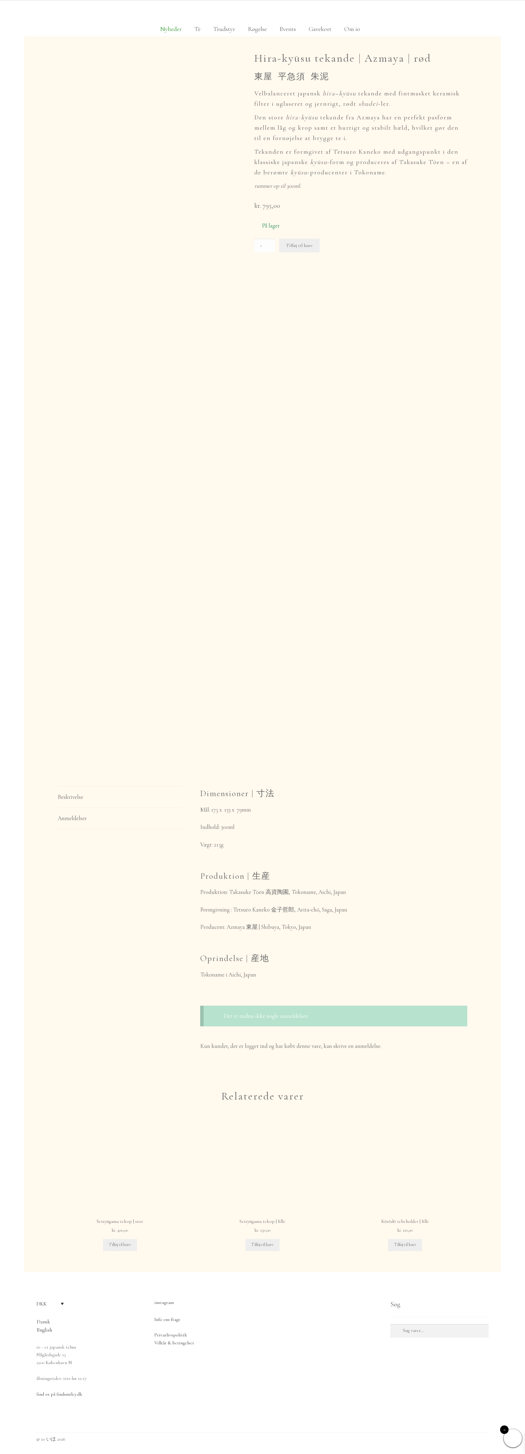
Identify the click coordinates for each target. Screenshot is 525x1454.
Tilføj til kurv (299, 245)
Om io (352, 29)
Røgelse (257, 29)
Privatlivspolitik (170, 1335)
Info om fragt (167, 1319)
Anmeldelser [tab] (72, 818)
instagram (164, 1302)
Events (288, 29)
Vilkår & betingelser (174, 1343)
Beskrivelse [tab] (70, 796)
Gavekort (320, 29)
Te (197, 29)
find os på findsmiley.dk (59, 1394)
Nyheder (171, 29)
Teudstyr (224, 29)
